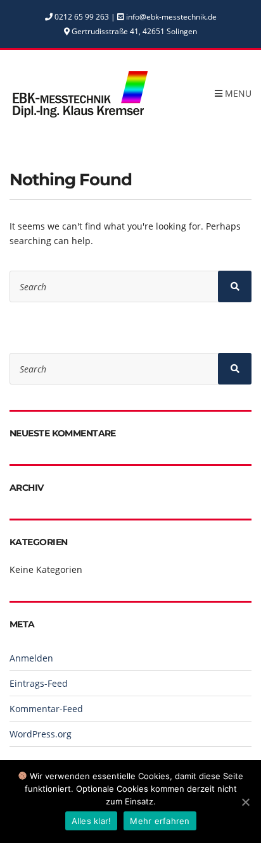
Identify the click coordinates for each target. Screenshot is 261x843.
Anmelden (31, 658)
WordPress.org (41, 734)
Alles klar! (91, 821)
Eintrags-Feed (39, 683)
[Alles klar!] (245, 802)
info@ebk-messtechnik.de (171, 16)
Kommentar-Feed (46, 709)
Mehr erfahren (159, 821)
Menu (236, 93)
